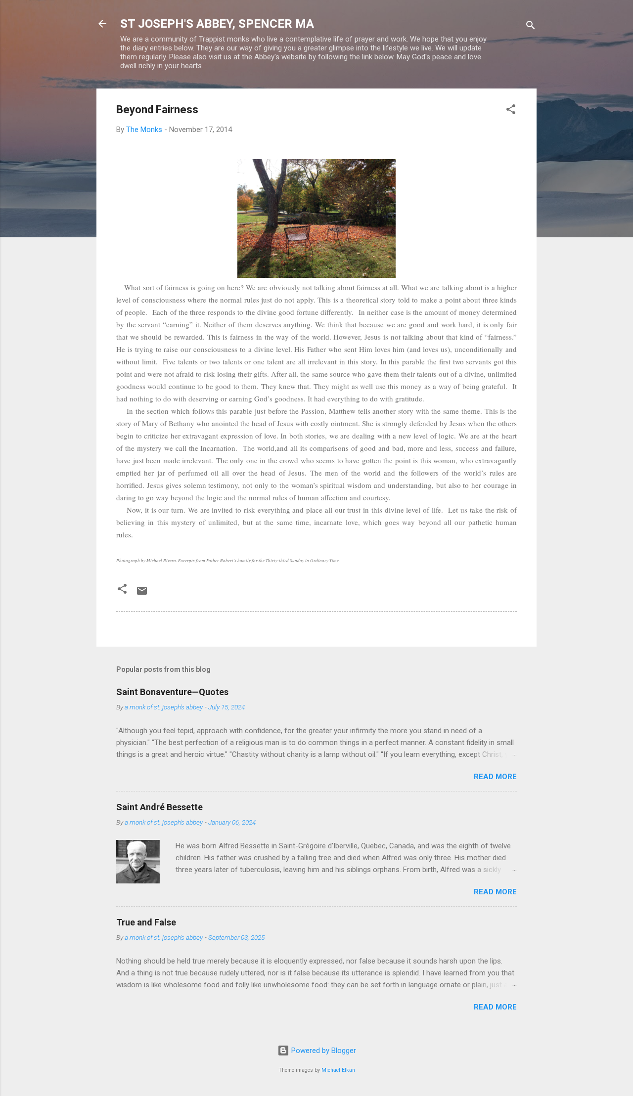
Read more (495, 776)
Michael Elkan (338, 1070)
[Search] (531, 27)
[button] (511, 111)
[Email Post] (142, 594)
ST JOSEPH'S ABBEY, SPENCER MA (217, 24)
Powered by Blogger (322, 1050)
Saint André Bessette (159, 807)
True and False (146, 922)
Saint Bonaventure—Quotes (172, 692)
